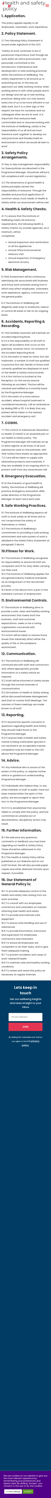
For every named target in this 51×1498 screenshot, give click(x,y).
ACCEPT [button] (28, 1491)
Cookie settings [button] (13, 1491)
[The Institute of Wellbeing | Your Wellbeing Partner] (6, 5)
